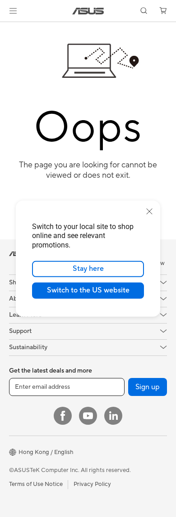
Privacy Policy (92, 484)
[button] (13, 11)
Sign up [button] (147, 386)
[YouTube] (88, 416)
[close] (149, 211)
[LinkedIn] (113, 416)
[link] (88, 11)
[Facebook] (63, 416)
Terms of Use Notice (36, 484)
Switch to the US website (88, 290)
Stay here (88, 268)
